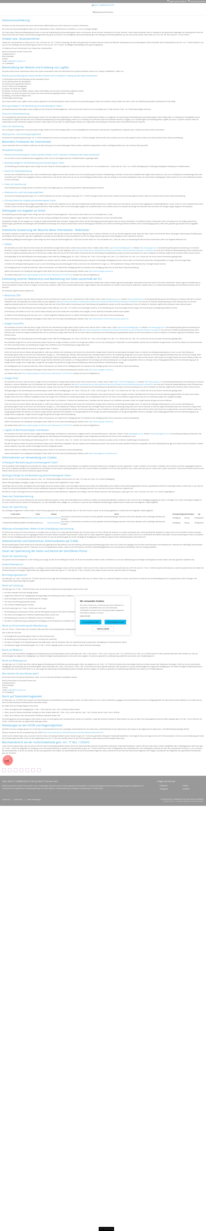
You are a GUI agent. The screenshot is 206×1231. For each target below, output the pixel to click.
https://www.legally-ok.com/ (160, 434)
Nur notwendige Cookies (115, 622)
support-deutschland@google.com (121, 248)
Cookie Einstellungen (34, 800)
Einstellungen (103, 629)
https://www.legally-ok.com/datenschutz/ (103, 454)
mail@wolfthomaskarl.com (16, 62)
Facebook (163, 786)
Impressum (6, 800)
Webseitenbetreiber (54, 518)
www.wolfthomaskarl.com (38, 518)
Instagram (164, 789)
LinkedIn (185, 789)
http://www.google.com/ (148, 248)
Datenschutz (18, 800)
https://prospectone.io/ (136, 300)
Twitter (185, 786)
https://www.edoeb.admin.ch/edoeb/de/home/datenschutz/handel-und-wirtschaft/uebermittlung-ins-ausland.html (114, 251)
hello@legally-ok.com (135, 434)
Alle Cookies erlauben (91, 622)
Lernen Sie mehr (85, 616)
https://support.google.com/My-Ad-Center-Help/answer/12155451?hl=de (47, 275)
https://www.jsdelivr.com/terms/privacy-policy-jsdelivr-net (109, 319)
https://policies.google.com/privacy (101, 272)
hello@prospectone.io (113, 300)
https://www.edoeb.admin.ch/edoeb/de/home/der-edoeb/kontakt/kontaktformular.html (73, 733)
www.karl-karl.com (168, 802)
